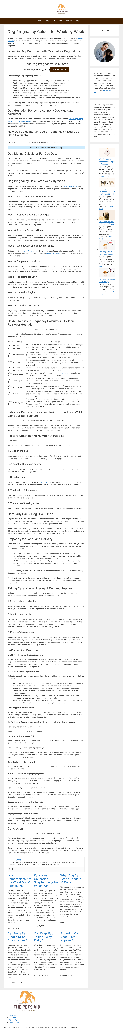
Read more (105, 176)
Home (40, 21)
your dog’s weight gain (30, 251)
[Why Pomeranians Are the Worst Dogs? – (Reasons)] (107, 157)
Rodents (69, 21)
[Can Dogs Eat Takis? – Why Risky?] (107, 277)
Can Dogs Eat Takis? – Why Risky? (43, 937)
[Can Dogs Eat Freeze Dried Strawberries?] (107, 249)
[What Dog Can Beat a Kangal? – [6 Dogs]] (107, 219)
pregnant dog (62, 373)
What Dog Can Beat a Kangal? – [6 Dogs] (71, 879)
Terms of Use (14, 1022)
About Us (12, 1015)
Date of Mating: (29, 70)
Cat (54, 21)
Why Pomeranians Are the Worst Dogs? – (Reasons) (19, 880)
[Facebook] (15, 869)
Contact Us (13, 1017)
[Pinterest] (9, 869)
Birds (61, 21)
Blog (77, 21)
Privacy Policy (14, 1020)
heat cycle (45, 482)
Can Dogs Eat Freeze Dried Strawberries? (17, 937)
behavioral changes (53, 253)
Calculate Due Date (59, 70)
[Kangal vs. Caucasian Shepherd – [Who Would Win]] (107, 187)
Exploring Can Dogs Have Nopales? (70, 937)
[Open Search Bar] (84, 21)
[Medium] (12, 869)
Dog (47, 21)
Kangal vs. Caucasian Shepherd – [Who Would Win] (46, 880)
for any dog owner (70, 186)
